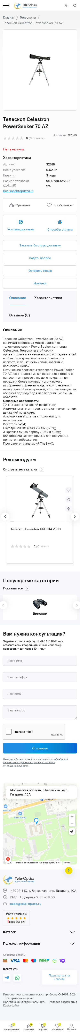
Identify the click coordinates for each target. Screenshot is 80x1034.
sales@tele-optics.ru (25, 904)
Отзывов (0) (19, 315)
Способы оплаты (60, 229)
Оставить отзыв (40, 271)
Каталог (9, 932)
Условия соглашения (63, 1002)
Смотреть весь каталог (20, 469)
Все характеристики (18, 191)
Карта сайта (11, 1005)
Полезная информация (21, 943)
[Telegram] (7, 978)
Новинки (40, 283)
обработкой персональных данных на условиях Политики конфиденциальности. (35, 762)
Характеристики (48, 298)
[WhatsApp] (17, 978)
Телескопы (28, 17)
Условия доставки (20, 229)
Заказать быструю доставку (40, 245)
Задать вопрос (40, 258)
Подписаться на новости (59, 977)
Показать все (13, 588)
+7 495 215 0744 (46, 641)
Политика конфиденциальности (24, 1002)
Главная (9, 17)
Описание (17, 298)
